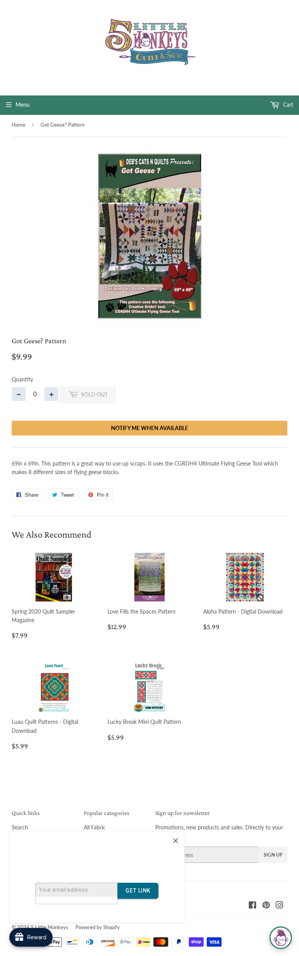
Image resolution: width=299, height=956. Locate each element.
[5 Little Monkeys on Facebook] (252, 906)
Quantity (22, 379)
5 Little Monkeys (49, 927)
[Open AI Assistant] (280, 937)
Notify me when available (149, 428)
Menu (23, 104)
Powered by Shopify (98, 927)
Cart (287, 104)
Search (20, 827)
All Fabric (95, 827)
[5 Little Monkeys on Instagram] (279, 906)
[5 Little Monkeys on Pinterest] (266, 906)
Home (18, 125)
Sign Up (273, 855)
